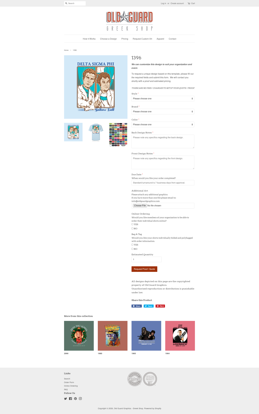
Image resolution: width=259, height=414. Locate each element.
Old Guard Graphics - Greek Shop (128, 408)
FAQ (66, 389)
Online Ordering (141, 214)
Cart (193, 3)
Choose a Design (108, 38)
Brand (135, 106)
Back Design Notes (142, 132)
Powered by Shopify (152, 408)
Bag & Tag (137, 234)
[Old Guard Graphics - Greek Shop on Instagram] (80, 399)
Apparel (160, 38)
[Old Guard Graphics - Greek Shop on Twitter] (65, 399)
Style (134, 93)
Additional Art (140, 190)
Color (135, 119)
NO (135, 228)
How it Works (89, 38)
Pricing (124, 38)
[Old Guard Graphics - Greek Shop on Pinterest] (75, 399)
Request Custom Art (142, 38)
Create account (177, 3)
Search (67, 378)
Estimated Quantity (142, 254)
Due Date (136, 174)
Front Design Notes (142, 153)
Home (66, 50)
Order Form (69, 382)
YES (136, 224)
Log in (163, 3)
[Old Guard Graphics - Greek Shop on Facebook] (70, 399)
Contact (172, 38)
